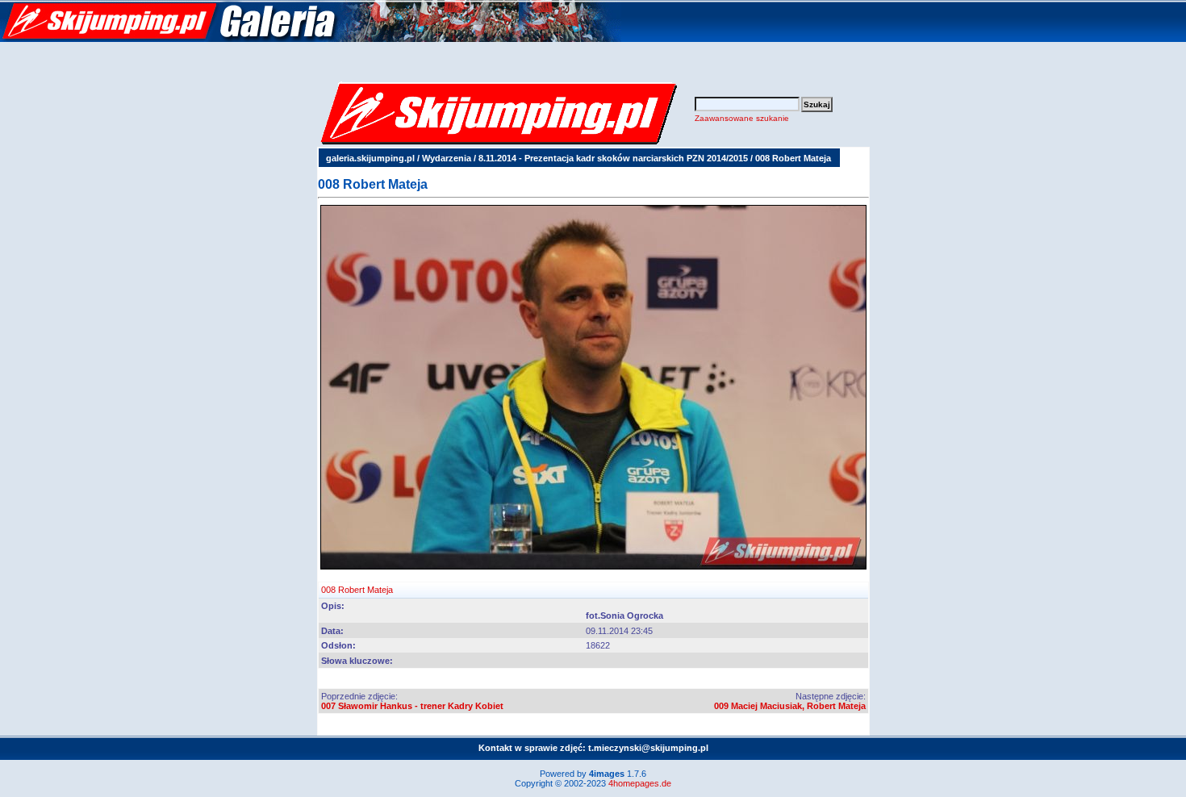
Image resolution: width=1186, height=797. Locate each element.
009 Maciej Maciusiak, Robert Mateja (790, 706)
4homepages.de (639, 783)
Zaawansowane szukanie (742, 118)
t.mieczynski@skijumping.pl (648, 748)
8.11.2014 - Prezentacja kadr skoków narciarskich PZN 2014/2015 (613, 158)
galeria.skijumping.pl (370, 158)
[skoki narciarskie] (310, 39)
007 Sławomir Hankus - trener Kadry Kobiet (412, 706)
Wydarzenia (446, 158)
